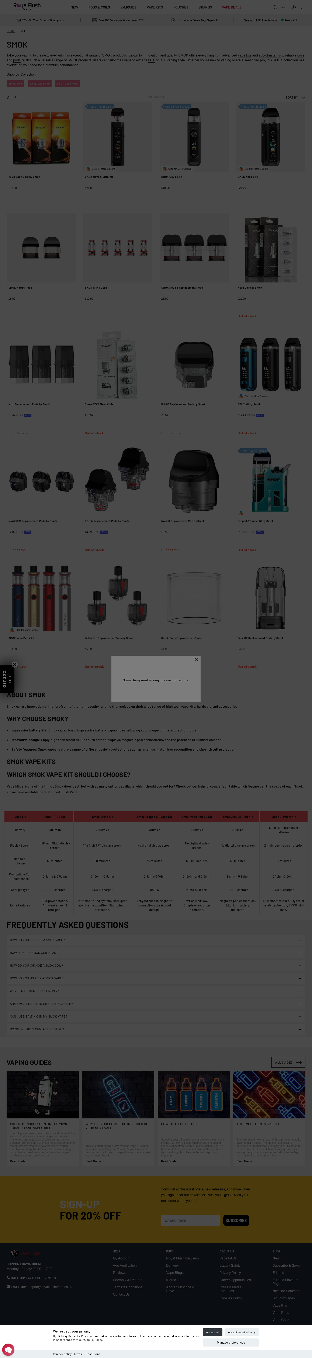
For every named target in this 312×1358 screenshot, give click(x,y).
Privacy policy (62, 1354)
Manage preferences (231, 1342)
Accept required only (242, 1332)
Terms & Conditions (87, 1354)
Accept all (212, 1332)
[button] (8, 1350)
